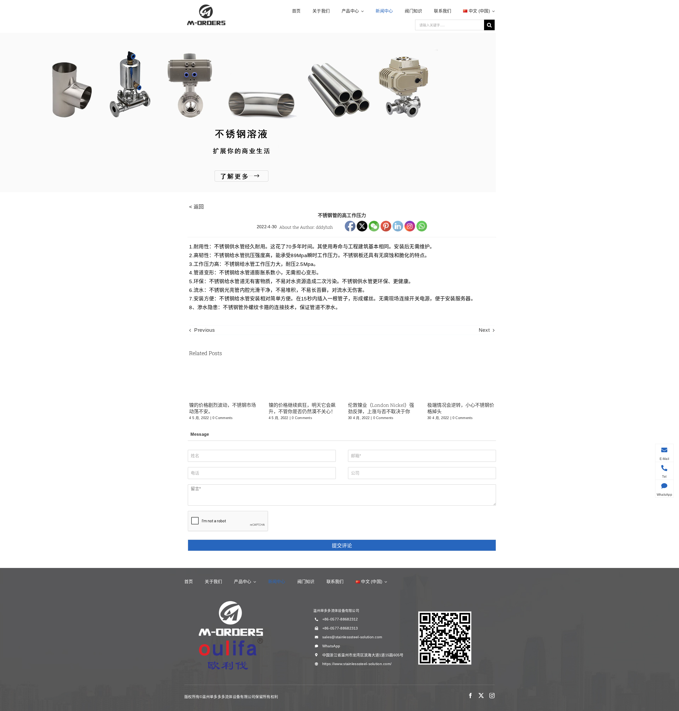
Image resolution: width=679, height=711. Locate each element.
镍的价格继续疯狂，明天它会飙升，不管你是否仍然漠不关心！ (302, 408)
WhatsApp (331, 646)
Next (484, 330)
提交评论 (342, 546)
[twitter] (481, 695)
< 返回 (196, 207)
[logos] (206, 5)
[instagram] (492, 695)
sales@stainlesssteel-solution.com (352, 637)
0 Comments (222, 418)
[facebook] (470, 695)
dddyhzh (324, 227)
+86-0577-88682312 (340, 619)
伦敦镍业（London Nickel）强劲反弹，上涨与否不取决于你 (381, 408)
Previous (204, 330)
